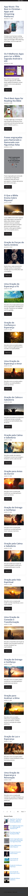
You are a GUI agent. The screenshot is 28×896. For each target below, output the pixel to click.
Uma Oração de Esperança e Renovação (11, 775)
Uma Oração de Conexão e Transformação (11, 619)
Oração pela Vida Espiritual (12, 580)
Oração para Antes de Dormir (13, 472)
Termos (17, 889)
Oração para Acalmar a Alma (11, 696)
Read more (8, 45)
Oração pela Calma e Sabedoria (13, 436)
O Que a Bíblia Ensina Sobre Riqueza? (11, 198)
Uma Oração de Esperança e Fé (11, 285)
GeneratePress (20, 892)
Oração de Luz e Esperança (12, 737)
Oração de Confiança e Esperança (9, 325)
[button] (18, 0)
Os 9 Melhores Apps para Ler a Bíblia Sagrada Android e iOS (14, 57)
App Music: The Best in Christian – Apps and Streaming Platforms (13, 11)
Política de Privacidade (9, 889)
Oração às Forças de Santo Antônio (14, 243)
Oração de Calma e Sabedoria (13, 398)
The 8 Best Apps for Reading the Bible (13, 99)
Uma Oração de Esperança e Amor (13, 362)
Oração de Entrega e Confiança (13, 508)
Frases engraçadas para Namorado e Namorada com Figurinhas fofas (13, 141)
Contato (22, 889)
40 (18, 811)
